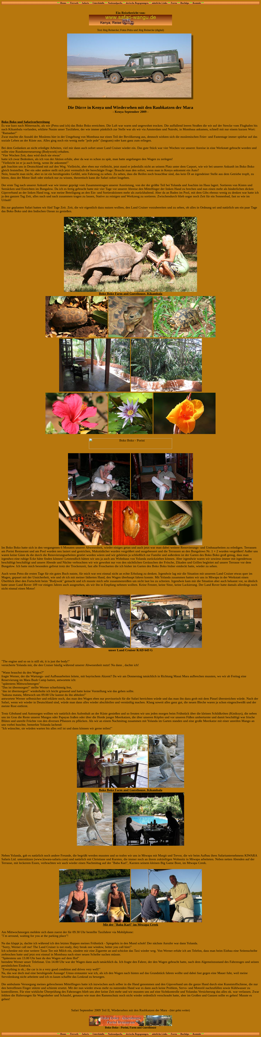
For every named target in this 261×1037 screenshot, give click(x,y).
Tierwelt (74, 3)
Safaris (85, 3)
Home (63, 3)
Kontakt (197, 3)
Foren (174, 3)
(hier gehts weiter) (180, 1010)
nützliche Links (159, 3)
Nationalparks (115, 3)
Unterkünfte (98, 3)
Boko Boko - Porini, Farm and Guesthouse (130, 1027)
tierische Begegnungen (137, 3)
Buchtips (184, 3)
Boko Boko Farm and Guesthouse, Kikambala (130, 293)
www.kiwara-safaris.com (51, 859)
